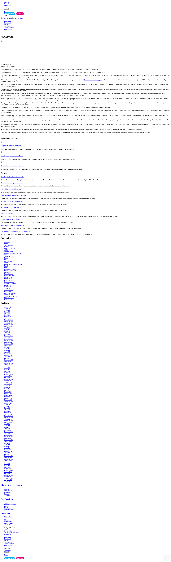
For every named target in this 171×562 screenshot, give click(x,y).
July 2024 (7, 347)
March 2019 (7, 449)
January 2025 (8, 337)
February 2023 (8, 374)
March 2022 (7, 392)
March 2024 (7, 353)
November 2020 (8, 417)
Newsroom (7, 5)
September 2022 (8, 382)
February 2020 (8, 432)
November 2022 (8, 379)
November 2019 (8, 436)
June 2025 (7, 329)
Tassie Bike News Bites (7, 213)
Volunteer (7, 495)
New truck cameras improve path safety (12, 183)
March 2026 (7, 315)
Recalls (6, 259)
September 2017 (8, 478)
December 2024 (8, 339)
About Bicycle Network (11, 485)
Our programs (8, 490)
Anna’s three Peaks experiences (12, 166)
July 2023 (7, 366)
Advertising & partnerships (11, 532)
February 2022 (8, 393)
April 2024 (7, 352)
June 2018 (7, 464)
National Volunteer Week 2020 (13, 253)
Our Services (8, 26)
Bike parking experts (10, 504)
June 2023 (7, 368)
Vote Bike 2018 (8, 294)
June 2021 (7, 406)
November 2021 (8, 398)
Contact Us (7, 4)
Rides (5, 267)
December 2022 (8, 377)
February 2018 (8, 470)
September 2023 (8, 363)
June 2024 (7, 348)
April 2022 (7, 390)
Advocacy (7, 242)
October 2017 (8, 476)
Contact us (7, 492)
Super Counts (8, 261)
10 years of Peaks (9, 256)
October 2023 (8, 361)
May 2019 (7, 446)
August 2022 (8, 384)
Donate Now (20, 13)
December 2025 (8, 320)
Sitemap (6, 529)
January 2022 (8, 395)
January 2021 (8, 414)
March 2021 (7, 411)
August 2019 (8, 441)
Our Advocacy (8, 24)
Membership (7, 23)
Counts (6, 262)
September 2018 (8, 459)
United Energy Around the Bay (13, 264)
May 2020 (7, 427)
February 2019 (8, 451)
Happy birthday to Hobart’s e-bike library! (12, 225)
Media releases (8, 517)
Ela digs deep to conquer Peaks (12, 156)
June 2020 (7, 425)
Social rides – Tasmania (11, 296)
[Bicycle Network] (12, 18)
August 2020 (8, 422)
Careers (6, 494)
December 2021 (8, 396)
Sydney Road (8, 277)
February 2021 (8, 412)
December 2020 (8, 416)
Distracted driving (9, 298)
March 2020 (7, 430)
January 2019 (8, 452)
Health (6, 266)
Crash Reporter (8, 509)
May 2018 (7, 465)
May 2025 (7, 331)
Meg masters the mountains (11, 146)
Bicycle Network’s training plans (93, 80)
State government (9, 282)
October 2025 (8, 323)
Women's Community (10, 283)
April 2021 (7, 409)
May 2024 (7, 350)
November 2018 (8, 456)
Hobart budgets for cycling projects (10, 207)
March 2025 (7, 334)
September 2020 (8, 420)
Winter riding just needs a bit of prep (11, 189)
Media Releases (8, 274)
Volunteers (7, 288)
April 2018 (7, 467)
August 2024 (8, 345)
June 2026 (7, 310)
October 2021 (8, 400)
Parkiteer (6, 506)
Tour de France (8, 290)
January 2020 (8, 433)
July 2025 (7, 328)
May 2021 (7, 408)
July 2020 (7, 424)
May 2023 (7, 369)
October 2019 (8, 438)
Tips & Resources (9, 27)
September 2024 (8, 344)
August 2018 (8, 460)
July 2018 (7, 462)
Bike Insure (7, 508)
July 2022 (7, 385)
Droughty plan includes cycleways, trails (12, 177)
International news (9, 275)
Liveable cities (8, 299)
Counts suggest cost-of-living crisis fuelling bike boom (16, 231)
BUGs (6, 243)
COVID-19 (7, 254)
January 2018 (8, 472)
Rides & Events (8, 21)
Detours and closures (10, 269)
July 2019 (7, 443)
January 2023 (8, 376)
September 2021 (8, 401)
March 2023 (7, 372)
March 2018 (7, 468)
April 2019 (7, 448)
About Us (7, 2)
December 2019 (8, 435)
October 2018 (8, 457)
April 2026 (7, 313)
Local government (9, 280)
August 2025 (8, 326)
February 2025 (8, 336)
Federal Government (10, 293)
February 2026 (8, 316)
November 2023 (8, 360)
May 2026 (7, 312)
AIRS (6, 250)
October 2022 (8, 380)
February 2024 (8, 355)
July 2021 (7, 404)
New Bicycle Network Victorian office (12, 201)
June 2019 (7, 444)
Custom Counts (8, 245)
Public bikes (7, 291)
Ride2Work (7, 285)
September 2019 (8, 440)
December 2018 (8, 454)
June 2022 (7, 387)
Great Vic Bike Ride (10, 248)
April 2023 (7, 371)
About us (6, 489)
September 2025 (8, 324)
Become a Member (9, 13)
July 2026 (7, 308)
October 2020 (8, 419)
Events (6, 258)
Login (6, 12)
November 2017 (8, 475)
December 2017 (8, 473)
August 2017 (8, 480)
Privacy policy (8, 531)
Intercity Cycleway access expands (10, 219)
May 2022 (7, 388)
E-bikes (6, 246)
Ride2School (8, 29)
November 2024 (8, 340)
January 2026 (8, 318)
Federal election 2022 (10, 270)
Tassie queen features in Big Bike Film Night (13, 195)
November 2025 (8, 321)
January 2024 (8, 356)
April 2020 (7, 428)
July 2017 (7, 481)
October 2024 (8, 342)
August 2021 (8, 403)
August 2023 (8, 364)
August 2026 (8, 307)
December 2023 (8, 358)
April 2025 (7, 332)
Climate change (8, 251)
